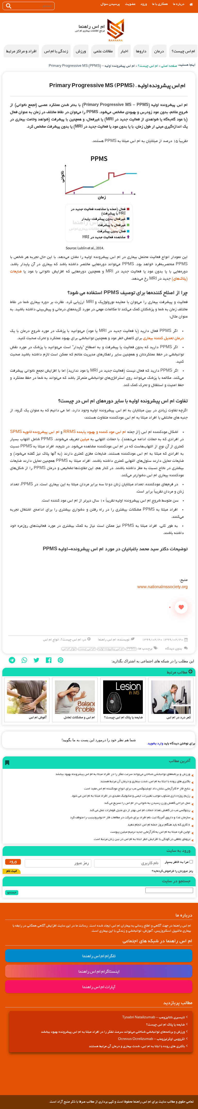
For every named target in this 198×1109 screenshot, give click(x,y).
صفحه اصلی (169, 66)
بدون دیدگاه (173, 649)
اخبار (124, 51)
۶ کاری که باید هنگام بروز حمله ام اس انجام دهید (159, 825)
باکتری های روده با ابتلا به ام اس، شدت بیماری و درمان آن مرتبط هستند (145, 781)
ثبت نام (11, 871)
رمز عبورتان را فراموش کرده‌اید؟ (172, 871)
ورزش (81, 51)
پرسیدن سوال (110, 4)
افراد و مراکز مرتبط (21, 51)
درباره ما (178, 4)
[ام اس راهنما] (116, 30)
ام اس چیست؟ (183, 51)
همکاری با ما (160, 4)
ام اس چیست (87, 649)
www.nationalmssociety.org (162, 587)
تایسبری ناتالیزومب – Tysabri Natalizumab (153, 1018)
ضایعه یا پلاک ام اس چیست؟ (165, 1025)
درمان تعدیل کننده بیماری (163, 338)
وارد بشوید (155, 744)
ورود (144, 4)
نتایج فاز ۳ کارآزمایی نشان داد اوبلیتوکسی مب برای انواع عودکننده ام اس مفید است (137, 788)
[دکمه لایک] (181, 607)
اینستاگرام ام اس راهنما (98, 971)
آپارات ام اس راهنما (99, 986)
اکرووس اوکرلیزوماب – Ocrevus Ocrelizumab (151, 1039)
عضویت (130, 4)
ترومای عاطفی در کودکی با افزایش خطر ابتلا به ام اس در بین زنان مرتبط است (142, 839)
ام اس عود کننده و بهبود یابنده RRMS (94, 432)
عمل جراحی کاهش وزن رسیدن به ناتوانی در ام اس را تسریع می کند (147, 803)
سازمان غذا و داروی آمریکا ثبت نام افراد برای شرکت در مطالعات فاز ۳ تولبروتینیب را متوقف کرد (130, 817)
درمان (159, 51)
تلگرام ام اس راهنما (99, 955)
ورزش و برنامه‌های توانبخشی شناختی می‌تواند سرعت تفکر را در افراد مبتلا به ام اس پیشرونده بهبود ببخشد (122, 774)
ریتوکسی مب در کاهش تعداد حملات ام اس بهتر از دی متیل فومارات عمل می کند (140, 810)
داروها (141, 51)
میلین (84, 439)
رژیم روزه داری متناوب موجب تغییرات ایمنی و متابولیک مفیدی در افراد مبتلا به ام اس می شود (131, 796)
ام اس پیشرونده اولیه (110, 649)
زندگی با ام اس (56, 51)
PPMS (131, 649)
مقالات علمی (103, 51)
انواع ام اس (51, 640)
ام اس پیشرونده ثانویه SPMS (34, 432)
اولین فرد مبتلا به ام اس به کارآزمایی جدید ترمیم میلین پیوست (150, 832)
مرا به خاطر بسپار (176, 862)
